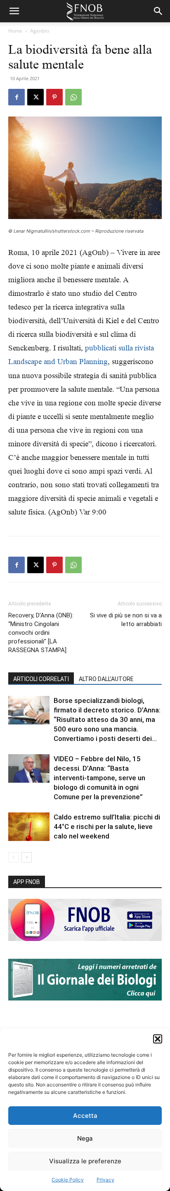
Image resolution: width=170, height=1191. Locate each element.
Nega (85, 1138)
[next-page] (26, 857)
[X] (35, 97)
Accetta (85, 1116)
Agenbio (39, 30)
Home (15, 30)
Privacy (105, 1180)
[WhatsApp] (73, 97)
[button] (157, 1039)
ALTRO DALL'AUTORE (106, 679)
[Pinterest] (54, 97)
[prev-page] (13, 857)
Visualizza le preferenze (85, 1161)
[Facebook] (16, 97)
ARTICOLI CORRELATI (41, 679)
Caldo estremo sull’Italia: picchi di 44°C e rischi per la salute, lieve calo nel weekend (107, 826)
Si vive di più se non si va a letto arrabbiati (126, 620)
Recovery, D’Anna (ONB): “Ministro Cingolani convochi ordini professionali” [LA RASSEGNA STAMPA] (40, 633)
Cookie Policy (68, 1180)
